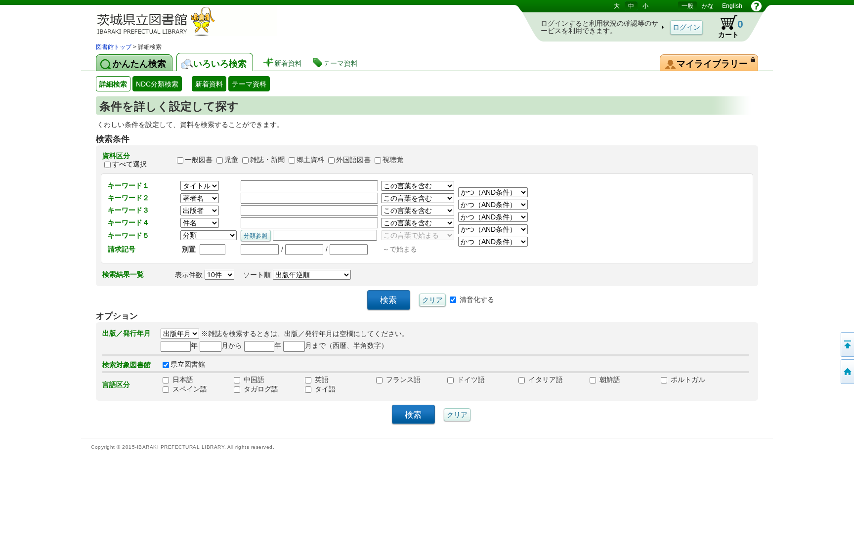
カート (730, 28)
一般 (687, 5)
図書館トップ (113, 46)
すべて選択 (129, 164)
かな (708, 5)
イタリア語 (544, 379)
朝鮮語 (609, 379)
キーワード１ (128, 185)
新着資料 (209, 84)
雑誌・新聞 (267, 160)
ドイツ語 (470, 379)
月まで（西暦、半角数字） (346, 345)
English (732, 5)
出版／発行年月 (126, 333)
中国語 (253, 379)
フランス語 (402, 379)
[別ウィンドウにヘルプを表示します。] (756, 5)
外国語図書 (353, 160)
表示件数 (190, 275)
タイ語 (324, 389)
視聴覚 (393, 160)
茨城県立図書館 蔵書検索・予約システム (199, 21)
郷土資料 (310, 160)
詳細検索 (113, 84)
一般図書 (199, 160)
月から (231, 345)
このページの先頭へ (846, 344)
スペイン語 (189, 389)
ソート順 (258, 275)
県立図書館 (188, 364)
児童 (231, 160)
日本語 (182, 379)
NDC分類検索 (157, 84)
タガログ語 (260, 389)
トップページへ (846, 371)
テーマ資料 (249, 84)
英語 (321, 379)
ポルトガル (687, 379)
